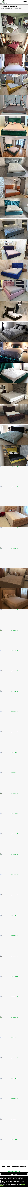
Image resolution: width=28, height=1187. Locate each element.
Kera (2, 8)
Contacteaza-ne (14, 1171)
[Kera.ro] (3, 3)
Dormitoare (7, 8)
